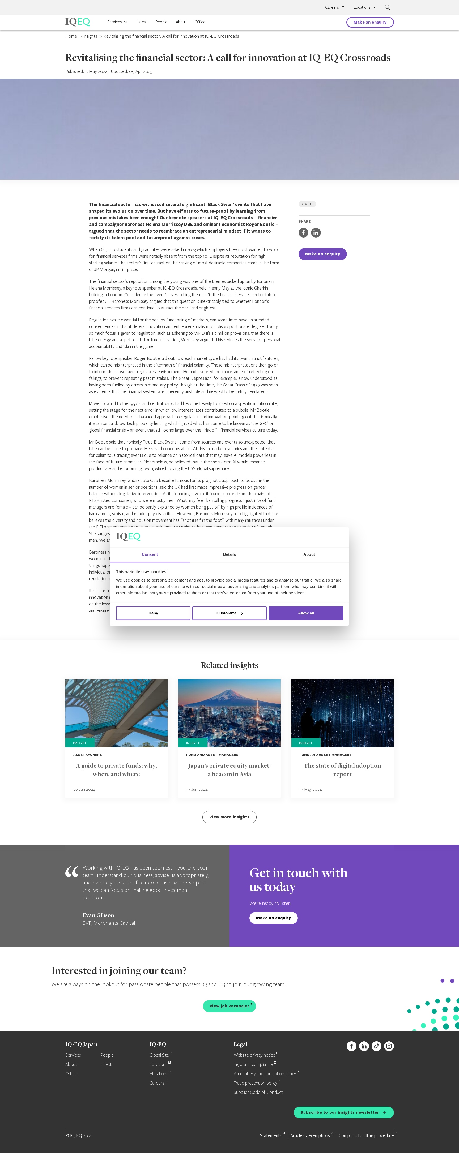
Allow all (306, 613)
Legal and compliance (253, 1064)
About (181, 21)
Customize (226, 613)
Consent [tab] (150, 554)
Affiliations (159, 1074)
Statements (271, 1135)
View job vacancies (230, 1006)
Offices (72, 1074)
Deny (153, 613)
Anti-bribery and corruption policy (265, 1074)
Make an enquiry (370, 22)
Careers (332, 7)
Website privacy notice (254, 1055)
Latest (142, 21)
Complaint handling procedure (366, 1135)
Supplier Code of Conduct (258, 1092)
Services (114, 21)
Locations (158, 1064)
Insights (90, 36)
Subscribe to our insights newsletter (339, 1112)
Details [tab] (229, 554)
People (161, 21)
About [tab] (309, 554)
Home (71, 36)
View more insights (229, 817)
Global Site (159, 1055)
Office (200, 21)
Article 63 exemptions (310, 1135)
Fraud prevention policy (255, 1083)
